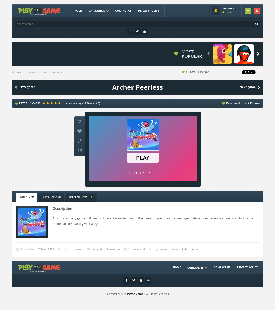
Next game (248, 87)
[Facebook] (130, 31)
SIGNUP (257, 11)
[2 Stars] (48, 103)
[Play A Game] (39, 11)
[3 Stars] (52, 103)
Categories (97, 11)
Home (78, 10)
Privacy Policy (148, 10)
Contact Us (123, 10)
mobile (194, 249)
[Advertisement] (92, 54)
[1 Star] (44, 103)
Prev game (27, 87)
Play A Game (135, 294)
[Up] (148, 280)
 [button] (79, 151)
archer (175, 249)
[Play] (222, 54)
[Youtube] (144, 31)
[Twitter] (137, 31)
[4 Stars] (56, 103)
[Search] (257, 24)
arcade (164, 249)
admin (79, 249)
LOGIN (248, 11)
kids (184, 249)
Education (32, 72)
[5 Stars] (60, 103)
